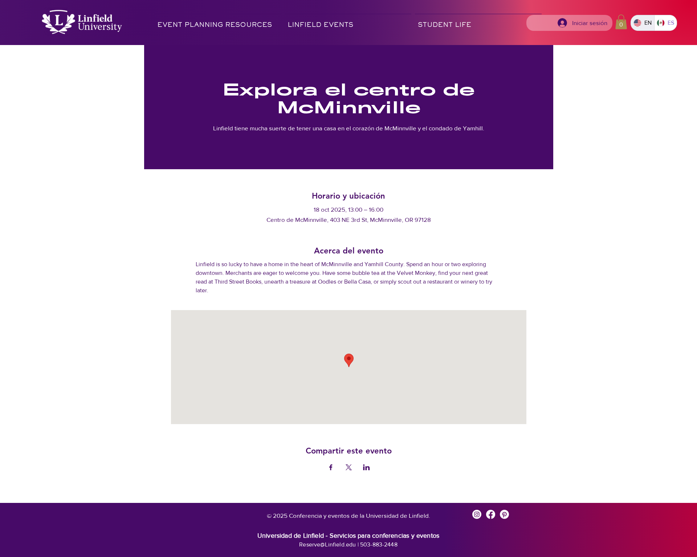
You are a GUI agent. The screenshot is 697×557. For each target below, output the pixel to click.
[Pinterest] (504, 514)
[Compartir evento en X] (348, 467)
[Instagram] (476, 514)
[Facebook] (490, 514)
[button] (348, 22)
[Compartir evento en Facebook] (330, 467)
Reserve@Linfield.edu (327, 544)
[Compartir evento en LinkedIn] (366, 467)
